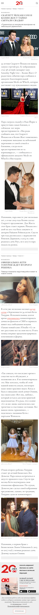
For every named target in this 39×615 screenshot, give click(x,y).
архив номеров (24, 585)
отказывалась (13, 318)
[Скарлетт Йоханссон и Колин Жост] (19, 101)
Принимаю (19, 611)
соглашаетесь (17, 604)
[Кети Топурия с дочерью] (19, 440)
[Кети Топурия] (19, 353)
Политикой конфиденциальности (18, 606)
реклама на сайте (26, 568)
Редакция (23, 573)
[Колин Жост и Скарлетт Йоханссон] (19, 186)
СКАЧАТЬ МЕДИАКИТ (27, 565)
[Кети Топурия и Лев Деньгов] (19, 517)
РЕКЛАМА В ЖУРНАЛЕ (27, 570)
